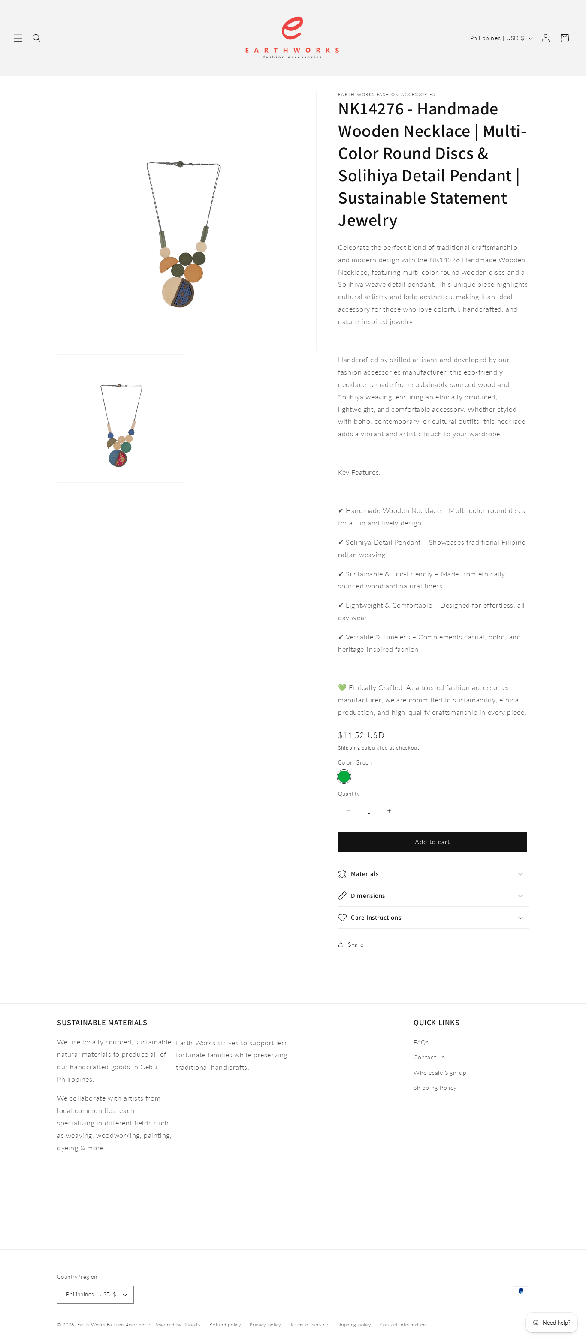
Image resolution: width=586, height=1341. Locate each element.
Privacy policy (265, 1324)
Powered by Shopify (177, 1324)
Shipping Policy (435, 1087)
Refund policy (225, 1324)
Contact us (429, 1057)
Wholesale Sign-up (440, 1072)
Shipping (349, 747)
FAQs (421, 1042)
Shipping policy (354, 1324)
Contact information (403, 1324)
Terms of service (309, 1324)
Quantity (349, 793)
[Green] (344, 777)
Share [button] (356, 944)
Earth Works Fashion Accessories (115, 1324)
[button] (18, 38)
